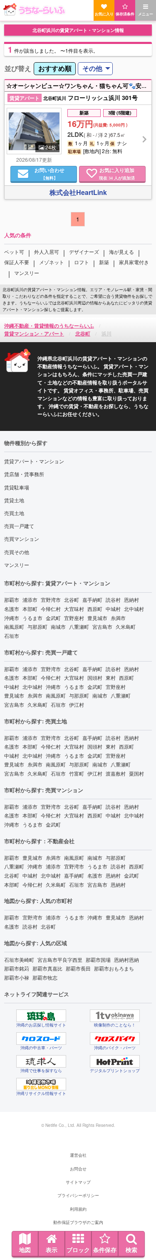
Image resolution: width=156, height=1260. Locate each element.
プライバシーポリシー (78, 1195)
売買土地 (14, 512)
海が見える (121, 251)
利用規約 (78, 1209)
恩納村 (131, 599)
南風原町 (14, 626)
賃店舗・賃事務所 (24, 473)
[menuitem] (55, 68)
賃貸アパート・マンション (34, 461)
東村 (111, 677)
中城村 (113, 608)
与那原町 (37, 626)
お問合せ (78, 1169)
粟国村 (136, 773)
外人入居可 (46, 251)
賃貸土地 (14, 500)
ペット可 (14, 251)
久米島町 (126, 626)
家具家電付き (134, 261)
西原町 (94, 608)
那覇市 (11, 599)
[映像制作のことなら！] (115, 1015)
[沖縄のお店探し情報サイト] (41, 1015)
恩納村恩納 (126, 959)
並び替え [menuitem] (18, 68)
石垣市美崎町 (19, 959)
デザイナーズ (84, 251)
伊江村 (76, 704)
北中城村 (134, 608)
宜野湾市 (51, 599)
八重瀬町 (79, 626)
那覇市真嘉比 (47, 968)
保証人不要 (16, 261)
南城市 (58, 626)
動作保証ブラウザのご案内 (78, 1222)
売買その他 (16, 551)
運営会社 (78, 1155)
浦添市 (29, 599)
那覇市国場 (98, 959)
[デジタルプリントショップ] (115, 1061)
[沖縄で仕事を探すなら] (41, 1061)
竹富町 (76, 773)
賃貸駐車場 (16, 487)
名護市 (11, 608)
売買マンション (21, 538)
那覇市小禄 (16, 977)
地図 (25, 1249)
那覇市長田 (78, 968)
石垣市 (11, 635)
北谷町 (71, 599)
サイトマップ (78, 1182)
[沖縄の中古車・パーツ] (41, 1038)
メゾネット (51, 261)
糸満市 (118, 617)
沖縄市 (11, 617)
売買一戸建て (19, 525)
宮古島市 (102, 626)
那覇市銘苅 (16, 968)
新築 (104, 261)
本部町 (29, 608)
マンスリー (26, 272)
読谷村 (113, 599)
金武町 (53, 617)
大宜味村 (74, 608)
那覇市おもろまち (114, 968)
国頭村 (94, 677)
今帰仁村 (51, 608)
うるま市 (32, 617)
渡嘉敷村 (116, 773)
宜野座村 (74, 617)
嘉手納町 (92, 599)
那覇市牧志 (44, 977)
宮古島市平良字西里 (59, 959)
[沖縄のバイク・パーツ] (115, 1038)
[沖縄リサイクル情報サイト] (41, 1084)
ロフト (81, 261)
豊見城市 (97, 617)
